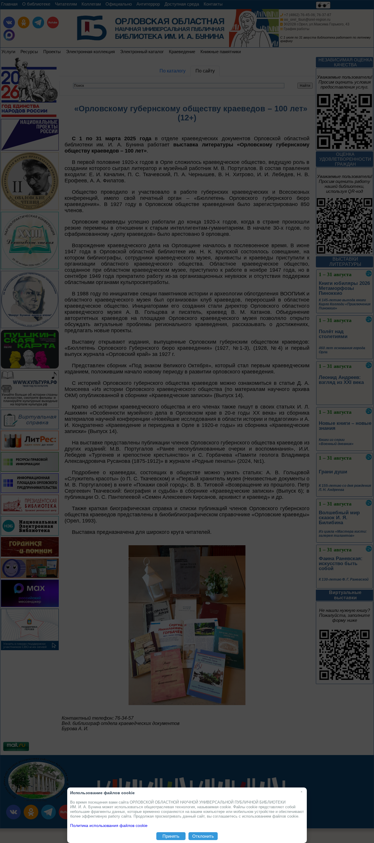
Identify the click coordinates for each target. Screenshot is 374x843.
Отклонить (203, 836)
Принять (170, 836)
